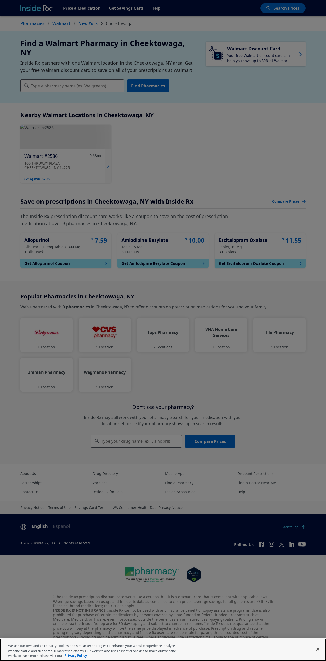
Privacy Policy (75, 655)
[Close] (317, 649)
